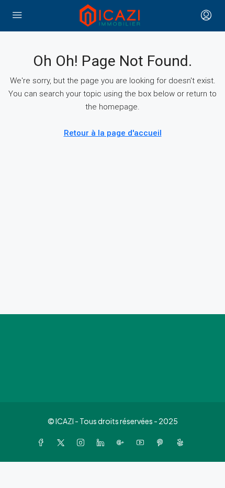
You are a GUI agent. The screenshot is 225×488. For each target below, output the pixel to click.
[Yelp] (182, 442)
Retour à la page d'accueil (113, 133)
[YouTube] (142, 442)
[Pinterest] (162, 442)
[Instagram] (82, 442)
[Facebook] (43, 442)
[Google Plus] (122, 442)
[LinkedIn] (102, 442)
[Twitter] (63, 442)
